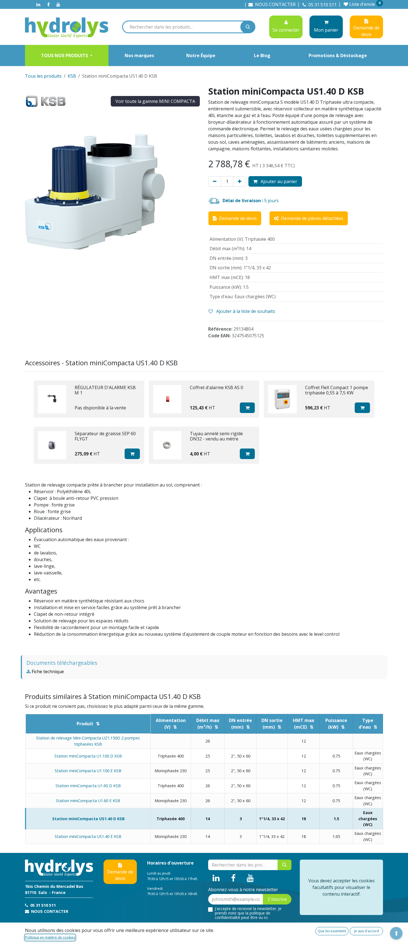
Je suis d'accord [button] (366, 931)
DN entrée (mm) (240, 723)
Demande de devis (120, 875)
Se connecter (286, 30)
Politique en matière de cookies (50, 937)
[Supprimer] (214, 181)
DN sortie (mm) (272, 723)
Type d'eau (366, 723)
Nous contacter (49, 911)
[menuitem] (67, 55)
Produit (85, 724)
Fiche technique (47, 671)
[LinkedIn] (38, 4)
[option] (204, 422)
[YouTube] (58, 4)
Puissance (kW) (336, 723)
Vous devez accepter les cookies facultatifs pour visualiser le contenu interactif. (341, 887)
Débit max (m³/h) (207, 723)
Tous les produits (43, 76)
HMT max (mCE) (303, 723)
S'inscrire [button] (277, 899)
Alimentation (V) (171, 723)
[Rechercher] (247, 27)
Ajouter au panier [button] (278, 181)
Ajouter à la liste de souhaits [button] (245, 311)
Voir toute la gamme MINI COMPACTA (155, 101)
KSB (72, 76)
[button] (247, 407)
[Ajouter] (239, 181)
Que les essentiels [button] (332, 931)
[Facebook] (48, 4)
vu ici (263, 917)
